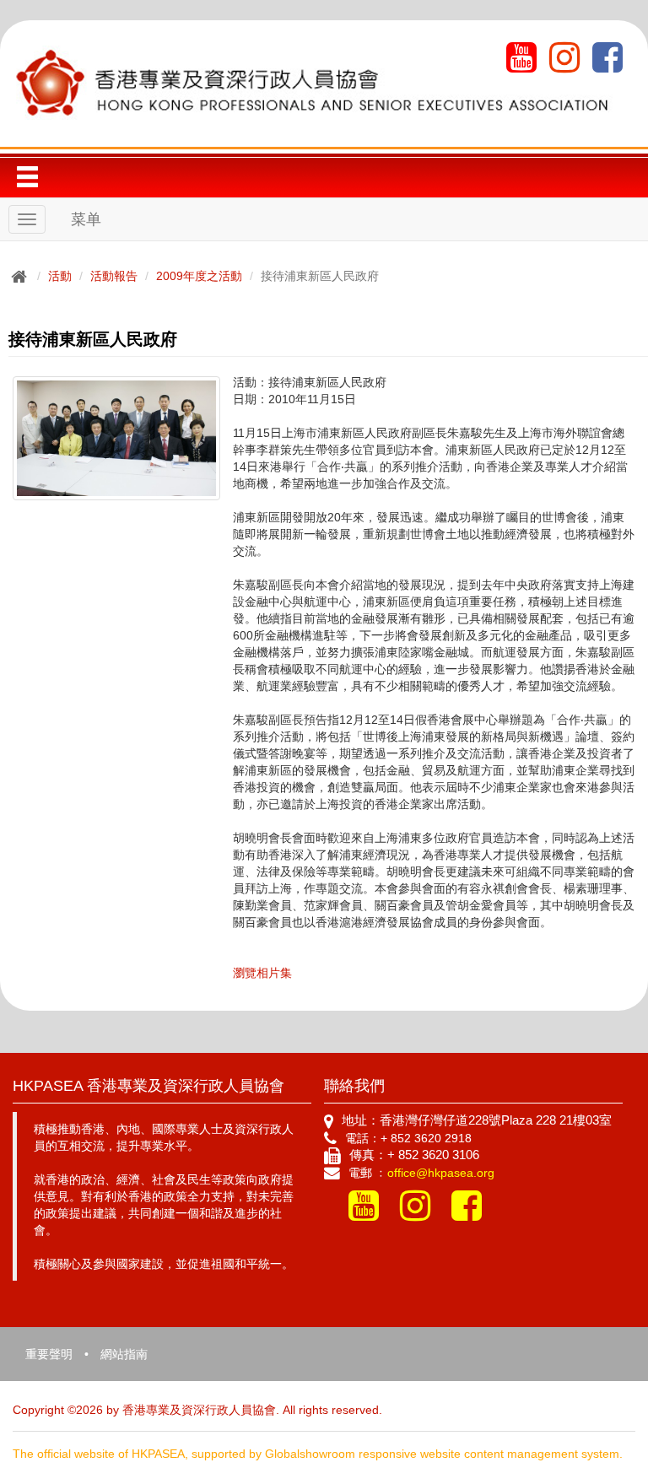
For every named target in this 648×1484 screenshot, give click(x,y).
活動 (60, 276)
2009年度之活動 (199, 276)
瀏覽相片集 (262, 972)
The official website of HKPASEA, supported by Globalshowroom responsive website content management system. (318, 1453)
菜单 (86, 219)
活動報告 (114, 276)
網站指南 (124, 1354)
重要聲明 (49, 1354)
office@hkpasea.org (440, 1172)
